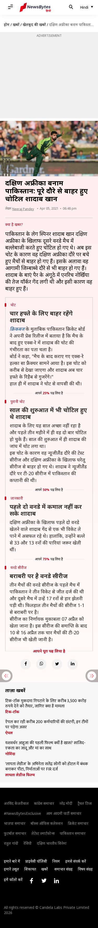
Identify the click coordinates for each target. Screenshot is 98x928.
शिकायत (30, 869)
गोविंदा (10, 753)
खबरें (16, 24)
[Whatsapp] (41, 664)
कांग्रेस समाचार (44, 803)
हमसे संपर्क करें (75, 861)
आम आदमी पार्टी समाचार (63, 813)
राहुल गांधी (11, 843)
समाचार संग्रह (63, 869)
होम (6, 24)
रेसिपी (28, 843)
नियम (56, 861)
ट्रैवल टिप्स (85, 803)
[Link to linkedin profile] (56, 880)
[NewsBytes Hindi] (35, 7)
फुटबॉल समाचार (15, 833)
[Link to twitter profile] (44, 880)
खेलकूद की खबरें (34, 24)
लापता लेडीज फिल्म (20, 775)
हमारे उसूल (11, 869)
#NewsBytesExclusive (22, 813)
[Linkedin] (72, 664)
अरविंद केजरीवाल (16, 803)
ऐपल (9, 732)
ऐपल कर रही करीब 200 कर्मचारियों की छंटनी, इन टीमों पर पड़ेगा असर (46, 724)
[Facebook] (25, 664)
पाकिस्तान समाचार (72, 833)
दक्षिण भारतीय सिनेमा (52, 843)
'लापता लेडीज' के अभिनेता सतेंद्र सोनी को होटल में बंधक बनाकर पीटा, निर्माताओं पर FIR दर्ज (46, 766)
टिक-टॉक (12, 711)
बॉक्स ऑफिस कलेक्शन (47, 823)
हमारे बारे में (12, 861)
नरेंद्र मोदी (65, 803)
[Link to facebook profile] (31, 880)
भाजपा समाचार (14, 823)
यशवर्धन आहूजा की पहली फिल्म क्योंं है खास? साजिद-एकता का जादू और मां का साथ (45, 745)
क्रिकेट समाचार (78, 823)
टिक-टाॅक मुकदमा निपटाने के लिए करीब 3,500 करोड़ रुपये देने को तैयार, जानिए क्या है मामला (45, 703)
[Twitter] (57, 664)
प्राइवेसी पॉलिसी (36, 861)
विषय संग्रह (85, 869)
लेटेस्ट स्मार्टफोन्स (43, 833)
